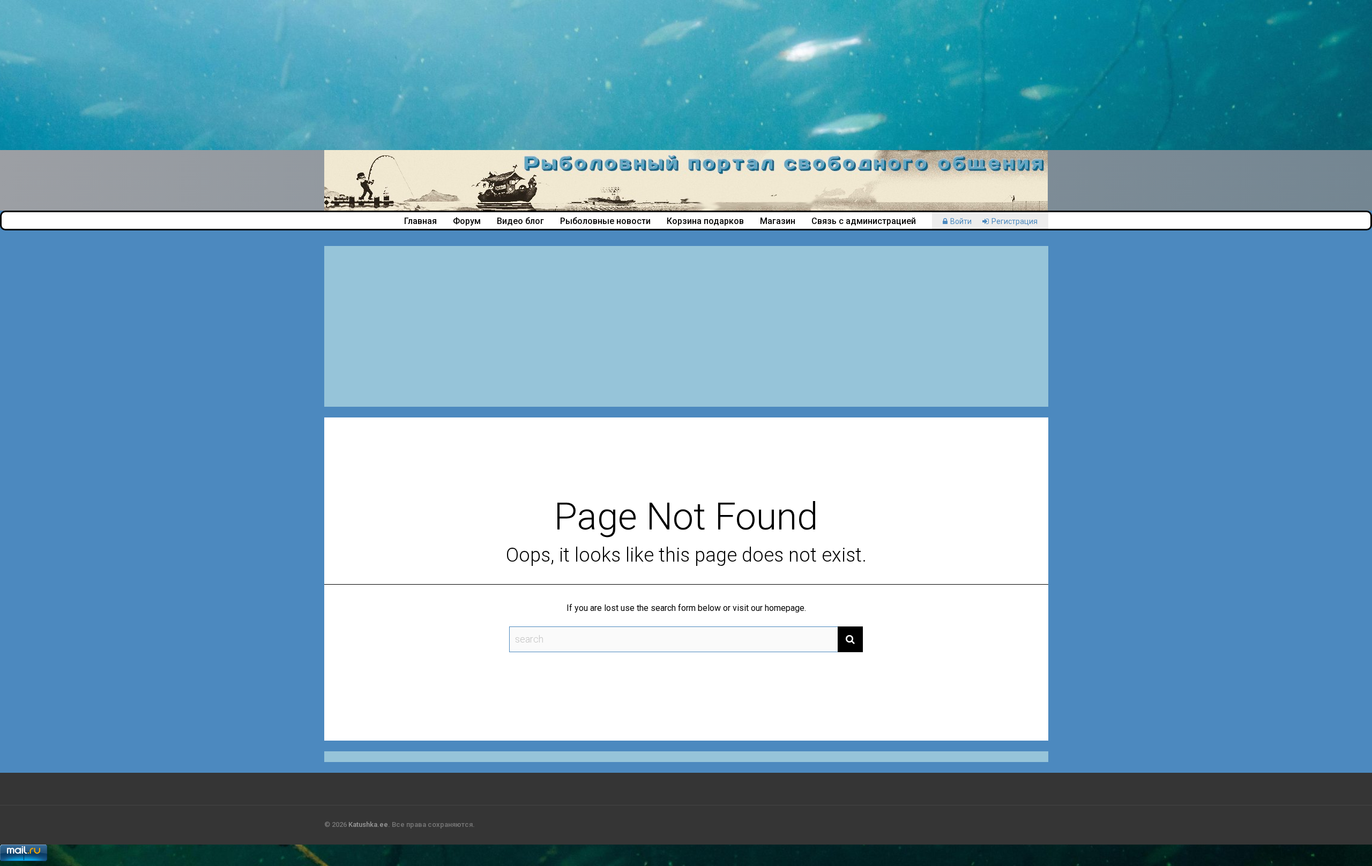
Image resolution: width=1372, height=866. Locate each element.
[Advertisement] (321, 75)
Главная (420, 221)
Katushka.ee (368, 824)
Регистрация (1014, 221)
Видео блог (520, 221)
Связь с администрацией (863, 221)
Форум (467, 221)
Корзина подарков (705, 221)
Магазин (777, 221)
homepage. (785, 608)
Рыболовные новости (605, 221)
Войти (961, 221)
